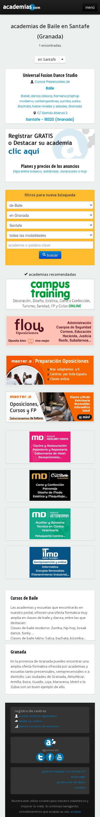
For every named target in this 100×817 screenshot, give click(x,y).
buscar (52, 255)
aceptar (76, 811)
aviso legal (78, 777)
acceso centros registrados (37, 716)
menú (90, 7)
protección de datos (71, 782)
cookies (79, 787)
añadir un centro (30, 721)
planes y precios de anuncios (38, 726)
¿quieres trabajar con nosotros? (63, 771)
